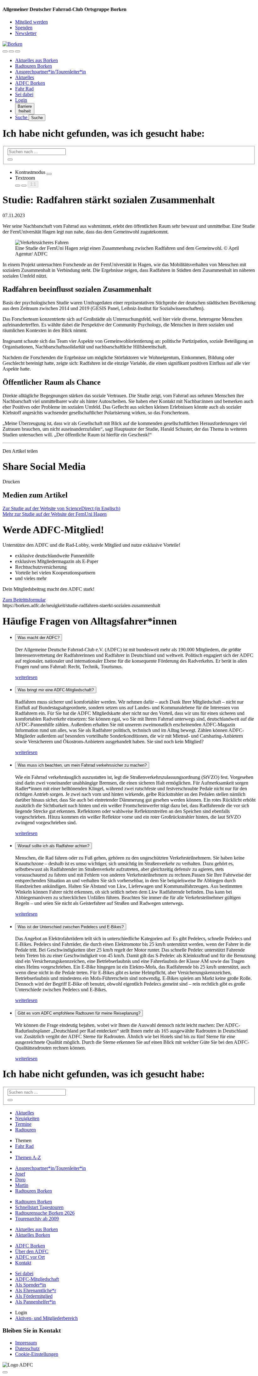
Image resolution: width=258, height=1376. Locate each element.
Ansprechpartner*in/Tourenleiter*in (50, 71)
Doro (20, 1179)
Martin (21, 1185)
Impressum (26, 1342)
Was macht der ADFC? (38, 637)
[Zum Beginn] (5, 1372)
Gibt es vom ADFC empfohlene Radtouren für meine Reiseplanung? (79, 1013)
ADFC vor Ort (30, 1257)
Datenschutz (27, 1348)
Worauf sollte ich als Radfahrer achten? (53, 845)
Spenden (23, 27)
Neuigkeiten (27, 1118)
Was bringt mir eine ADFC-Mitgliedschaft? (56, 690)
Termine (23, 1124)
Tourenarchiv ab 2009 (37, 1218)
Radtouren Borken (33, 66)
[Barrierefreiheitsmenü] (5, 51)
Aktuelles (24, 77)
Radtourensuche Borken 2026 (45, 1213)
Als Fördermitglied (34, 1296)
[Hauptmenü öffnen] (17, 51)
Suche (22, 117)
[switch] (49, 174)
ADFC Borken (30, 83)
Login (21, 100)
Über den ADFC (31, 1251)
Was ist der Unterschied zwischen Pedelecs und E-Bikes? (71, 926)
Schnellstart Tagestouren (39, 1207)
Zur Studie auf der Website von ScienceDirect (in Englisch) (61, 508)
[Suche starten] (10, 159)
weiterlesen (26, 677)
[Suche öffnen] (11, 51)
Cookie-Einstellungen (36, 1354)
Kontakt (23, 1262)
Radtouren (25, 1129)
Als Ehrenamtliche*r (35, 1290)
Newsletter (25, 33)
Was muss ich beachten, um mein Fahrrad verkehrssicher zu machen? (82, 765)
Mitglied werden (31, 22)
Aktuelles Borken (32, 1235)
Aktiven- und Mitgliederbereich (46, 1318)
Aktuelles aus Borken (36, 60)
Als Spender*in (30, 1284)
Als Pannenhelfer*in (35, 1301)
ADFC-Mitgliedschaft (37, 1279)
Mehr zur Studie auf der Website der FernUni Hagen (55, 514)
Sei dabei (24, 94)
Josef (20, 1174)
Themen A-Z (28, 1157)
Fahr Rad (24, 88)
